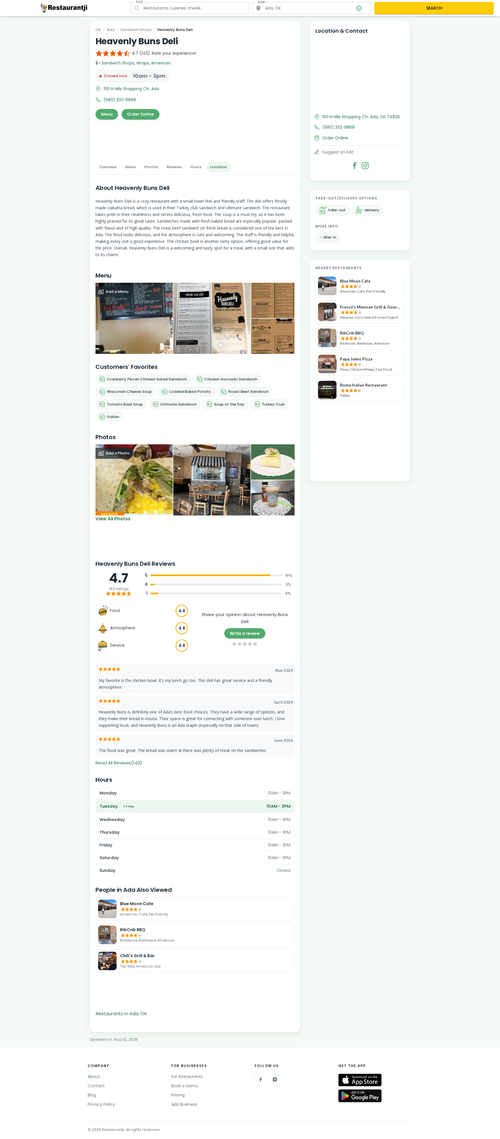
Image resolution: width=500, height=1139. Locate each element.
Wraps (142, 63)
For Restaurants (187, 1076)
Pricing (178, 1095)
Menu (107, 114)
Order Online (140, 114)
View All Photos (112, 519)
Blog (92, 1095)
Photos (151, 167)
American (161, 63)
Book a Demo (184, 1086)
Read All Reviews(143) (118, 763)
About (94, 1076)
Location (218, 167)
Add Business (184, 1104)
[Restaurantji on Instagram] (275, 1079)
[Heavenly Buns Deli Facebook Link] (354, 165)
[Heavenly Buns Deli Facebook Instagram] (365, 165)
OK (98, 29)
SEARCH (434, 8)
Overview (108, 167)
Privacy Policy (101, 1104)
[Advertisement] (195, 139)
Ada (111, 29)
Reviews (174, 167)
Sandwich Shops (136, 29)
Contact (96, 1086)
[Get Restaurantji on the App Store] (360, 1080)
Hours (195, 167)
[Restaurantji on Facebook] (260, 1079)
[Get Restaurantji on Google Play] (360, 1095)
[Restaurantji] (64, 8)
